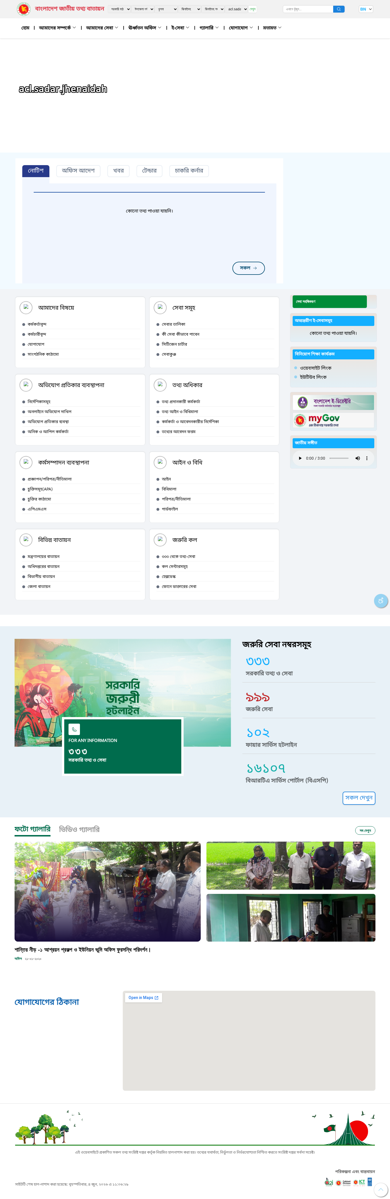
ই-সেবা (178, 28)
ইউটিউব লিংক (313, 378)
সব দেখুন (365, 830)
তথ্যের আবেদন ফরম (179, 432)
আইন (166, 479)
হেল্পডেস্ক (169, 577)
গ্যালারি (207, 28)
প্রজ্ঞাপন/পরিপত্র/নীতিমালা (50, 479)
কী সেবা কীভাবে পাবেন (180, 334)
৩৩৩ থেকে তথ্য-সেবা (178, 557)
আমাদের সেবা (100, 28)
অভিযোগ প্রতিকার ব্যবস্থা (48, 422)
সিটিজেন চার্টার (174, 344)
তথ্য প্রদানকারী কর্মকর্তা (181, 402)
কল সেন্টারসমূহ (175, 567)
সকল (245, 268)
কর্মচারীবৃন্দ (37, 334)
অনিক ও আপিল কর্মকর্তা (48, 432)
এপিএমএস (37, 509)
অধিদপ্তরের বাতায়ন (43, 567)
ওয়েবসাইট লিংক (315, 368)
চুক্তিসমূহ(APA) (40, 489)
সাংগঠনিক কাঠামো (43, 354)
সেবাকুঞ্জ (169, 354)
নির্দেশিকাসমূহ (39, 402)
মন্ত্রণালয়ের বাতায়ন (43, 557)
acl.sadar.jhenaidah (63, 90)
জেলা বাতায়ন (39, 587)
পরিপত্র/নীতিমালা (176, 499)
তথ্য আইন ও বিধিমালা (180, 412)
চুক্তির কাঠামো (39, 499)
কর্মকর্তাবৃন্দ (37, 324)
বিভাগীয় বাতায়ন (41, 577)
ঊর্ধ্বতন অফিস (142, 28)
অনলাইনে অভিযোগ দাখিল (49, 412)
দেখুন (253, 9)
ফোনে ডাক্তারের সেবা (179, 587)
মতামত (270, 28)
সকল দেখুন (359, 798)
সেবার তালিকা (173, 324)
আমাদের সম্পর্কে (55, 28)
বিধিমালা (169, 489)
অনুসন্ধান (339, 9)
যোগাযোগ (239, 28)
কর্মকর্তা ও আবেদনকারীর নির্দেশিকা (190, 422)
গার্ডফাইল (170, 509)
